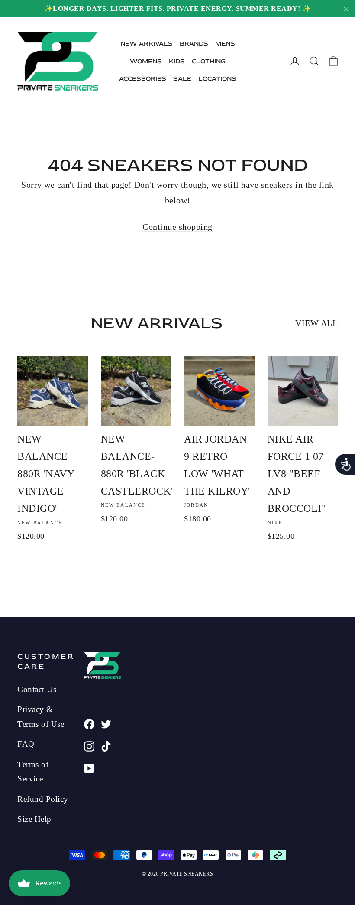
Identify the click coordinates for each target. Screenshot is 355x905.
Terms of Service (32, 771)
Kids (177, 61)
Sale (182, 79)
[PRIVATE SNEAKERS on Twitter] (106, 723)
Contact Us (36, 689)
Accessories (142, 79)
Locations (217, 79)
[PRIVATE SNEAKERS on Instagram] (89, 745)
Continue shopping (177, 226)
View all (316, 323)
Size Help (34, 819)
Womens (146, 61)
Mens (225, 43)
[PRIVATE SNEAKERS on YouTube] (89, 767)
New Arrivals (146, 43)
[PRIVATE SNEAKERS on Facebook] (89, 723)
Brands (194, 43)
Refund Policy (42, 799)
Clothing (209, 61)
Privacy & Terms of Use (40, 716)
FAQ (26, 744)
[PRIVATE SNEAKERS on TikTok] (106, 745)
